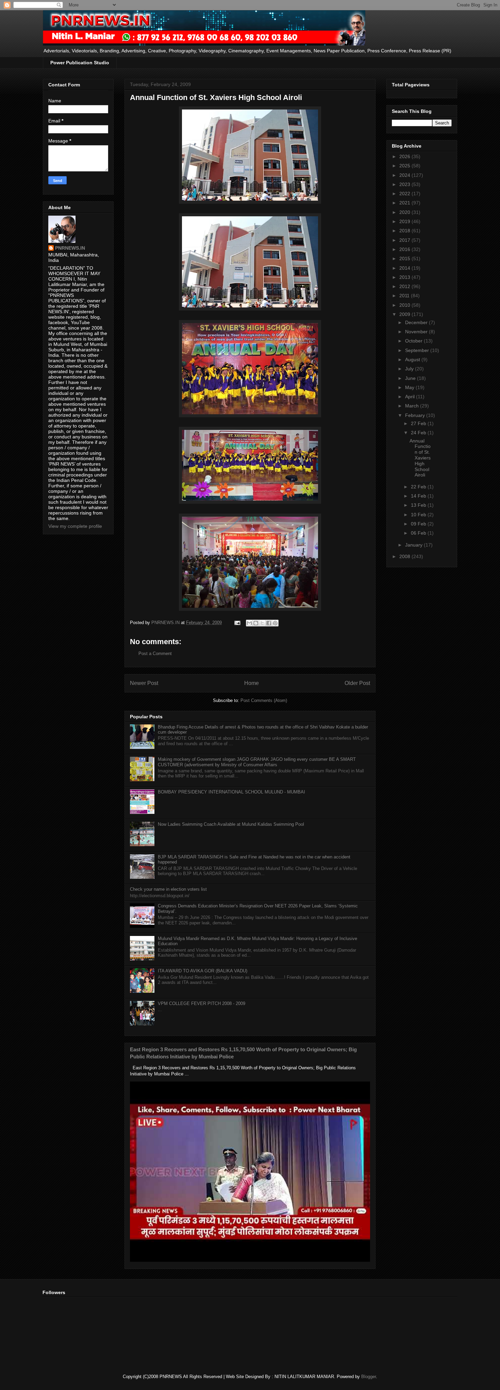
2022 (405, 193)
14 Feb (419, 496)
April (410, 396)
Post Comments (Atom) (263, 700)
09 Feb (419, 523)
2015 (405, 258)
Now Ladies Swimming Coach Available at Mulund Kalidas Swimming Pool (231, 824)
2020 (405, 212)
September (417, 350)
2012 (405, 286)
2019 (405, 221)
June (411, 378)
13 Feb (419, 505)
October (414, 341)
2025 (405, 165)
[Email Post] (237, 622)
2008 (405, 556)
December (417, 322)
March (412, 405)
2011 (405, 295)
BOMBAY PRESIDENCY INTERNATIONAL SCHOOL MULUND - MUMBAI (231, 791)
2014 (405, 268)
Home (251, 683)
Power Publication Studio (79, 62)
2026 (405, 156)
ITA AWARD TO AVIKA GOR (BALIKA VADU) (202, 970)
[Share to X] (262, 623)
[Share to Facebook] (268, 623)
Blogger (368, 1376)
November (417, 331)
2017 (405, 240)
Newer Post (144, 683)
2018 (405, 230)
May (410, 387)
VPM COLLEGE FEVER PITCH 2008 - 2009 (201, 1003)
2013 (405, 277)
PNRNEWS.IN (70, 248)
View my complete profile (75, 526)
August (413, 359)
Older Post (357, 683)
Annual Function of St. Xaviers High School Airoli (420, 458)
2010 (405, 305)
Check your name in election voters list (168, 889)
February (415, 415)
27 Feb (419, 423)
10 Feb (419, 514)
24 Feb (419, 432)
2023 (405, 184)
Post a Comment (155, 653)
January (414, 545)
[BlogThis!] (255, 623)
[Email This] (249, 623)
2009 (405, 314)
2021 (405, 202)
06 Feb (419, 533)
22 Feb (419, 486)
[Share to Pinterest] (275, 623)
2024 (405, 175)
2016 (405, 249)
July (410, 368)
